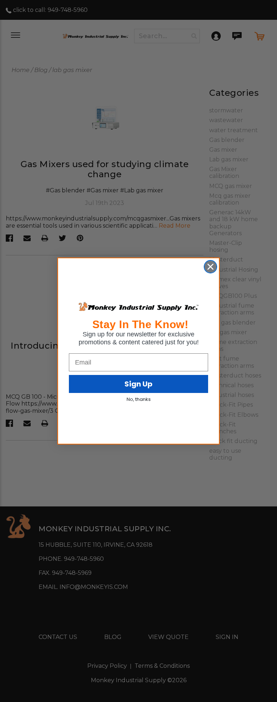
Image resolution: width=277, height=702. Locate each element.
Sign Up (138, 384)
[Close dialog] (210, 266)
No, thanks (139, 399)
